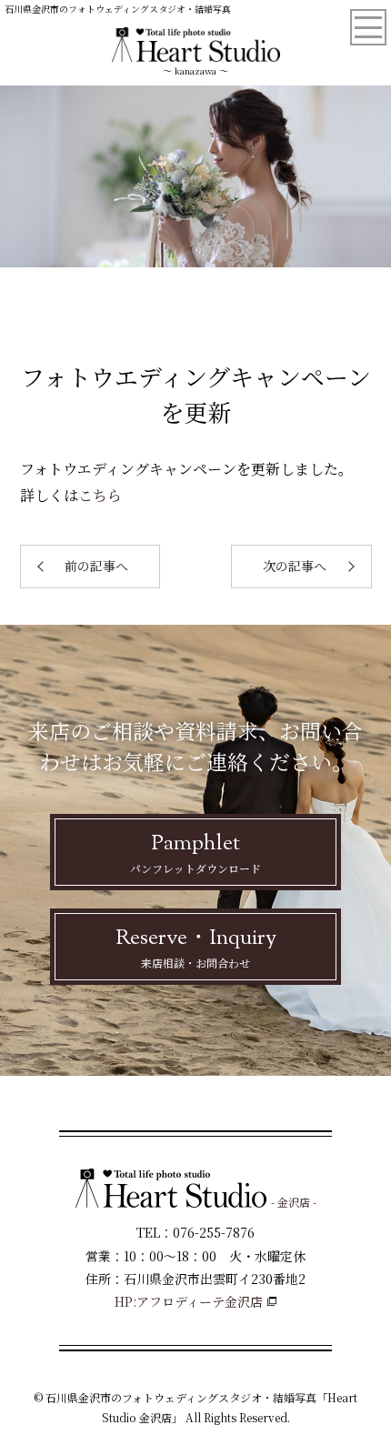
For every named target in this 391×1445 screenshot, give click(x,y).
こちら (100, 495)
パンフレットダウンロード (195, 852)
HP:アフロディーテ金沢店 (189, 1301)
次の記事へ (294, 566)
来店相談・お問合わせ (195, 946)
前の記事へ (96, 566)
